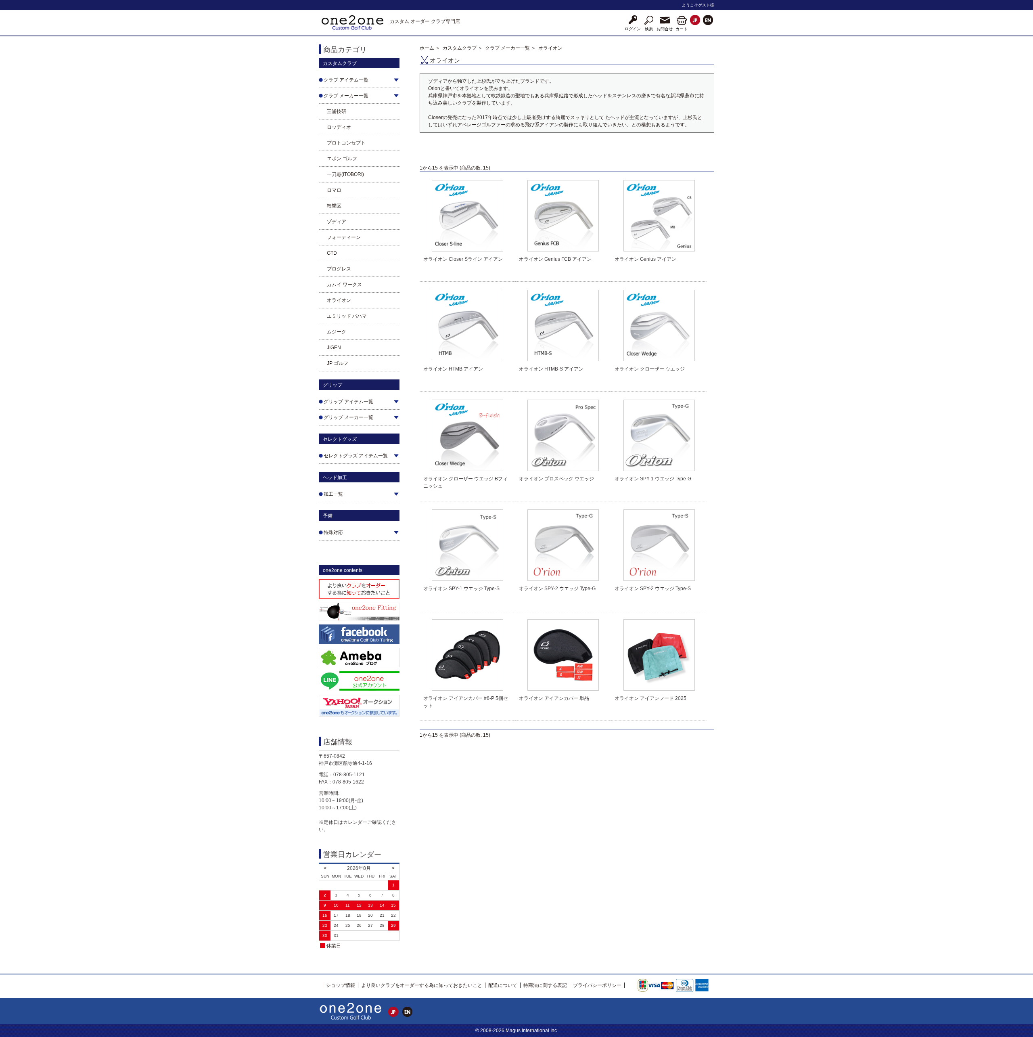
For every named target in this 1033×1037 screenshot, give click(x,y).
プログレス (339, 269)
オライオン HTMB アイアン (453, 369)
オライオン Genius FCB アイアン (555, 259)
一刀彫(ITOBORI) (345, 174)
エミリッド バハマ (347, 316)
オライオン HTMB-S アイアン (551, 369)
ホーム (427, 48)
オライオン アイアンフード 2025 (650, 698)
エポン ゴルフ (342, 158)
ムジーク (336, 332)
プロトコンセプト (346, 143)
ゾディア (336, 221)
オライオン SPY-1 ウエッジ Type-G (653, 479)
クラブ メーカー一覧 (507, 48)
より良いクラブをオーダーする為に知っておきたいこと (421, 985)
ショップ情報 (340, 985)
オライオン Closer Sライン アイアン (463, 259)
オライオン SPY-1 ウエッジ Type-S (461, 588)
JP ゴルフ (337, 363)
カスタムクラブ (460, 48)
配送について (502, 985)
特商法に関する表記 (545, 985)
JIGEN (334, 347)
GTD (332, 253)
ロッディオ (339, 127)
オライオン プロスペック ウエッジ (556, 479)
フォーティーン (344, 237)
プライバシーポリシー (597, 985)
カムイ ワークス (344, 284)
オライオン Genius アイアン (645, 259)
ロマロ (334, 190)
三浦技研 (336, 111)
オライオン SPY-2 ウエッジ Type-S (653, 588)
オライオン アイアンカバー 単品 (554, 698)
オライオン (339, 300)
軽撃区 (334, 206)
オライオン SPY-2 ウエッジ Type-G (557, 588)
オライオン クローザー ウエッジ (650, 369)
